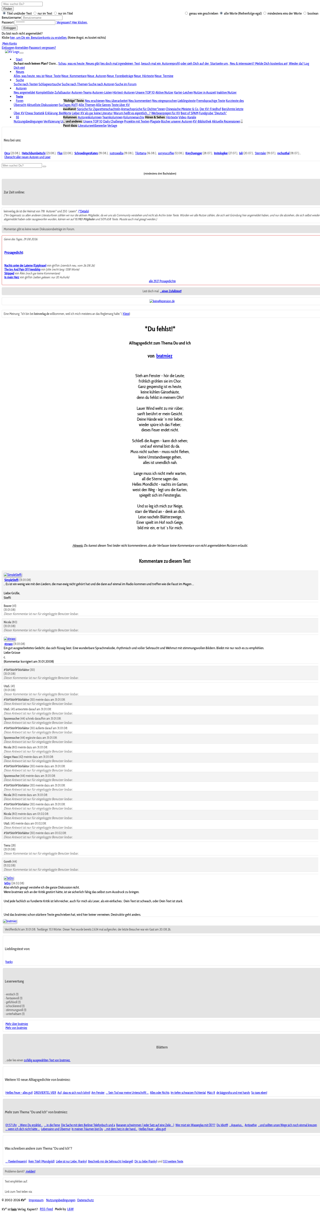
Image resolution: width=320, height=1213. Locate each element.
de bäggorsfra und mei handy (233, 1093)
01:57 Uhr (11, 1125)
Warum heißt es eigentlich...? (132, 113)
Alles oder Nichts (159, 1093)
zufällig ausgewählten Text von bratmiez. (47, 1060)
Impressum (36, 1200)
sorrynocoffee (166, 153)
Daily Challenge (113, 121)
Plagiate (155, 121)
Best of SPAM (189, 113)
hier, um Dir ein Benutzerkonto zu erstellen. (38, 37)
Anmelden (21, 47)
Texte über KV (120, 105)
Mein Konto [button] (9, 43)
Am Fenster (97, 1093)
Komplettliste (45, 92)
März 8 (211, 1093)
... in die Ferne (52, 1125)
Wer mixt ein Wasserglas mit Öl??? (195, 1125)
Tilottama (140, 153)
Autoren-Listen (102, 92)
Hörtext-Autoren (124, 92)
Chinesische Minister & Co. (182, 109)
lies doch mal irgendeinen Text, (120, 63)
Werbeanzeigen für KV (165, 113)
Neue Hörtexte (144, 76)
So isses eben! (259, 1093)
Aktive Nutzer (164, 92)
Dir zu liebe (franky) (146, 1161)
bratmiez (164, 356)
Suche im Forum (125, 84)
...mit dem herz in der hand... (120, 1129)
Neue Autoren (96, 76)
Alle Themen (87, 105)
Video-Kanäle (187, 117)
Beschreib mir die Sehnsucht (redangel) (110, 1161)
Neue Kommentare (74, 76)
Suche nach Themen (75, 84)
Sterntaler (260, 153)
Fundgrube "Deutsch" (213, 113)
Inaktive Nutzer (227, 92)
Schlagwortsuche (50, 84)
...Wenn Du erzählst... (30, 1125)
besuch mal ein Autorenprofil (160, 63)
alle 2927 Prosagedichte (162, 281)
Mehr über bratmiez (16, 1024)
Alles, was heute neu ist (29, 76)
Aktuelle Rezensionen (226, 121)
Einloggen (9, 28)
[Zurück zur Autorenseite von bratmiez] (10, 921)
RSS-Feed (46, 1209)
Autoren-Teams (81, 92)
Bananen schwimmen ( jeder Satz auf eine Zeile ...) (145, 1125)
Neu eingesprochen (164, 101)
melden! (30, 1171)
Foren (19, 101)
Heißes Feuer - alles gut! (19, 1093)
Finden (7, 8)
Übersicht (20, 105)
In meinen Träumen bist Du (87, 1129)
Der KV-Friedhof (210, 109)
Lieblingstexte (187, 101)
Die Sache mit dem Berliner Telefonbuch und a (88, 1125)
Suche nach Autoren (101, 84)
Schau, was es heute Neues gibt (79, 63)
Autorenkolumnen (90, 117)
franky (9, 962)
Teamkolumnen (112, 117)
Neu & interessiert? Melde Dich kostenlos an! (258, 63)
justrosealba (116, 153)
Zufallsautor (62, 92)
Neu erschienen (95, 101)
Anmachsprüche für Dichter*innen (143, 109)
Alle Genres (103, 105)
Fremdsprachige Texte (210, 101)
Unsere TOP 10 (145, 92)
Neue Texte (53, 76)
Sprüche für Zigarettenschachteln (98, 109)
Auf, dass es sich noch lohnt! (73, 1093)
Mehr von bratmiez (16, 1028)
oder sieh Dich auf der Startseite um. (204, 63)
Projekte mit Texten (136, 121)
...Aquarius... (236, 1125)
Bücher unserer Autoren (176, 121)
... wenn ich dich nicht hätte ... (22, 1129)
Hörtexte (172, 117)
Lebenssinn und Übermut (55, 1129)
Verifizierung (52, 121)
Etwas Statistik (34, 113)
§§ (17, 117)
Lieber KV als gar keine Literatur (92, 113)
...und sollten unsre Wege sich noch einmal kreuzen (287, 1125)
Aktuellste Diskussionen (42, 105)
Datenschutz (85, 1200)
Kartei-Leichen (183, 92)
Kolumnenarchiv (133, 117)
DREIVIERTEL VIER (45, 1093)
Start (19, 59)
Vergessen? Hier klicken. (72, 22)
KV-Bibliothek (202, 121)
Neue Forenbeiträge (120, 76)
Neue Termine (164, 76)
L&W (70, 1209)
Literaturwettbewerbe (92, 125)
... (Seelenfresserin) (16, 1161)
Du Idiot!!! (222, 1125)
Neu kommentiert (140, 101)
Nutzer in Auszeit (205, 92)
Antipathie (251, 1125)
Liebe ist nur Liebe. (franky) (71, 1161)
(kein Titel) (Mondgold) (41, 1161)
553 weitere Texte (173, 1161)
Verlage (112, 125)
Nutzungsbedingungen (28, 121)
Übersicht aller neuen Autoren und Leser (27, 157)
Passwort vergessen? (42, 47)
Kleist (126, 314)
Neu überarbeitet (116, 101)
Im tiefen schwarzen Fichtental (188, 1093)
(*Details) (83, 211)
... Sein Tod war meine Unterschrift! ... (127, 1093)
